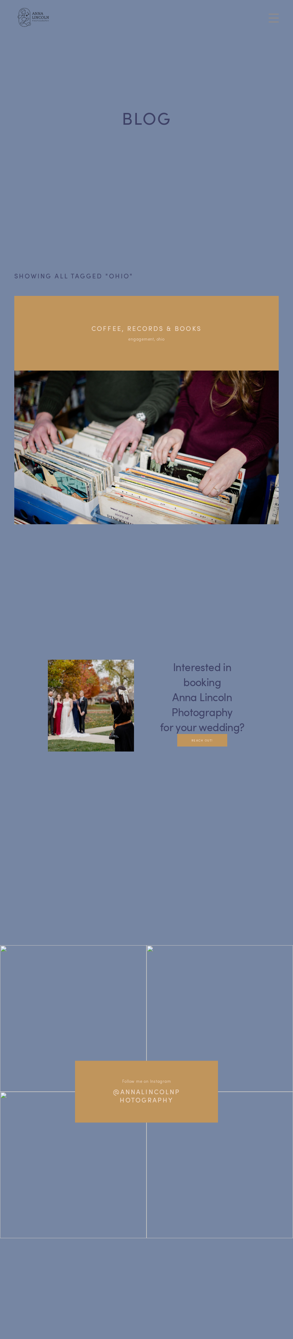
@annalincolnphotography (146, 1096)
